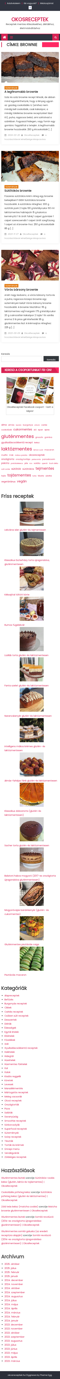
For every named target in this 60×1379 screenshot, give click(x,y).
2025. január (11, 1276)
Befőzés (8, 999)
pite (26, 463)
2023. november (13, 1328)
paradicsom (48, 459)
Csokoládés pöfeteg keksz (15, 1192)
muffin (4, 455)
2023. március (12, 1361)
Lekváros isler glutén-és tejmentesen (25, 529)
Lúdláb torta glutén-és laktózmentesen (26, 655)
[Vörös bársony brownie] (30, 265)
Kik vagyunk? (30, 3)
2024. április (10, 1308)
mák (11, 455)
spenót (45, 463)
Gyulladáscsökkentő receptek (21, 1048)
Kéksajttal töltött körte (16, 594)
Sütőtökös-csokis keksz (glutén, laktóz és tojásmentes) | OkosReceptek (27, 1182)
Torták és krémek (14, 1145)
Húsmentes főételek (15, 1064)
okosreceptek (37, 455)
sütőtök (16, 469)
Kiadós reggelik (12, 1076)
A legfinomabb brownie (21, 92)
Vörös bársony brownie (21, 290)
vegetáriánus (8, 481)
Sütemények (11, 87)
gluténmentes (17, 436)
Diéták (8, 1023)
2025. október (12, 1264)
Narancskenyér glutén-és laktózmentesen (28, 715)
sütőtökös (28, 469)
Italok (7, 1072)
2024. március (12, 1312)
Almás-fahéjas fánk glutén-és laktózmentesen (30, 780)
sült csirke (5, 469)
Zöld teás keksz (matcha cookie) (19, 1206)
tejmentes (45, 468)
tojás (3, 476)
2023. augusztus (13, 1340)
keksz (37, 442)
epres (47, 430)
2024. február (12, 1316)
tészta (41, 475)
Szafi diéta (53, 463)
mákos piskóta (21, 455)
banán (18, 425)
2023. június (10, 1348)
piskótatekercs (17, 463)
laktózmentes (16, 449)
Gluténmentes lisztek (13, 1178)
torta (34, 476)
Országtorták (11, 1104)
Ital (6, 1068)
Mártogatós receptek (16, 1092)
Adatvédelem (13, 3)
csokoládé (6, 429)
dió (35, 430)
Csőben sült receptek (16, 1015)
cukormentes (22, 429)
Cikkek (8, 1007)
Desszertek (10, 1019)
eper (40, 429)
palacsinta (36, 459)
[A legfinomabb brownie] (30, 67)
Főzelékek (9, 1040)
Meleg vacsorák (13, 1096)
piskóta (5, 463)
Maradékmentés (13, 1088)
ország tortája (23, 459)
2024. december (13, 1280)
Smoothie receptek (15, 1120)
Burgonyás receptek (15, 1003)
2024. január (11, 1320)
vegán (22, 481)
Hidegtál (9, 1056)
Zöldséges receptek (15, 1157)
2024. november (13, 1284)
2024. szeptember (14, 1292)
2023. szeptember (14, 1336)
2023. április (10, 1357)
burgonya (28, 425)
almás (11, 425)
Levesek (8, 1084)
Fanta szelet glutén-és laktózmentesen (26, 685)
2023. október (12, 1332)
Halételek (9, 1052)
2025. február (11, 1272)
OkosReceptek (30, 19)
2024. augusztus (13, 1296)
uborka (48, 476)
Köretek (8, 1080)
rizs (30, 463)
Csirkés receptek (13, 1011)
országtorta (7, 459)
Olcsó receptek (13, 1100)
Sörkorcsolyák (12, 1124)
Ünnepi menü (12, 1149)
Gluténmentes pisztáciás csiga (21, 944)
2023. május (11, 1352)
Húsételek (9, 1060)
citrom (37, 425)
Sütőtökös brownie (17, 191)
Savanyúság (11, 1116)
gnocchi (39, 437)
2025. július (10, 1268)
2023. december (13, 1324)
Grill (6, 1044)
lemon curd (38, 450)
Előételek (9, 1036)
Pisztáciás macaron (15, 974)
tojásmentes (19, 475)
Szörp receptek (12, 1136)
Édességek (10, 1027)
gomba (48, 437)
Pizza (7, 1108)
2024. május (11, 1304)
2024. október (12, 1288)
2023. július (10, 1344)
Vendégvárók (11, 1153)
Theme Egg (46, 1375)
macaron (49, 449)
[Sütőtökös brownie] (30, 166)
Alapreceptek (11, 995)
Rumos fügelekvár (14, 625)
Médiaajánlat (46, 3)
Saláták (8, 1112)
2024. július (10, 1300)
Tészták (8, 1141)
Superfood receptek (15, 1128)
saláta (37, 463)
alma (4, 424)
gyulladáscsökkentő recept (17, 442)
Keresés (5, 354)
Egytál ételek (11, 1032)
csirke (44, 425)
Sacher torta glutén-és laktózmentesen (26, 845)
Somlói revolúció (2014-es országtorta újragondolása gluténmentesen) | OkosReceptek (27, 1220)
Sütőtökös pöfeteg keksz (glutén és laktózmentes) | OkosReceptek (26, 1196)
